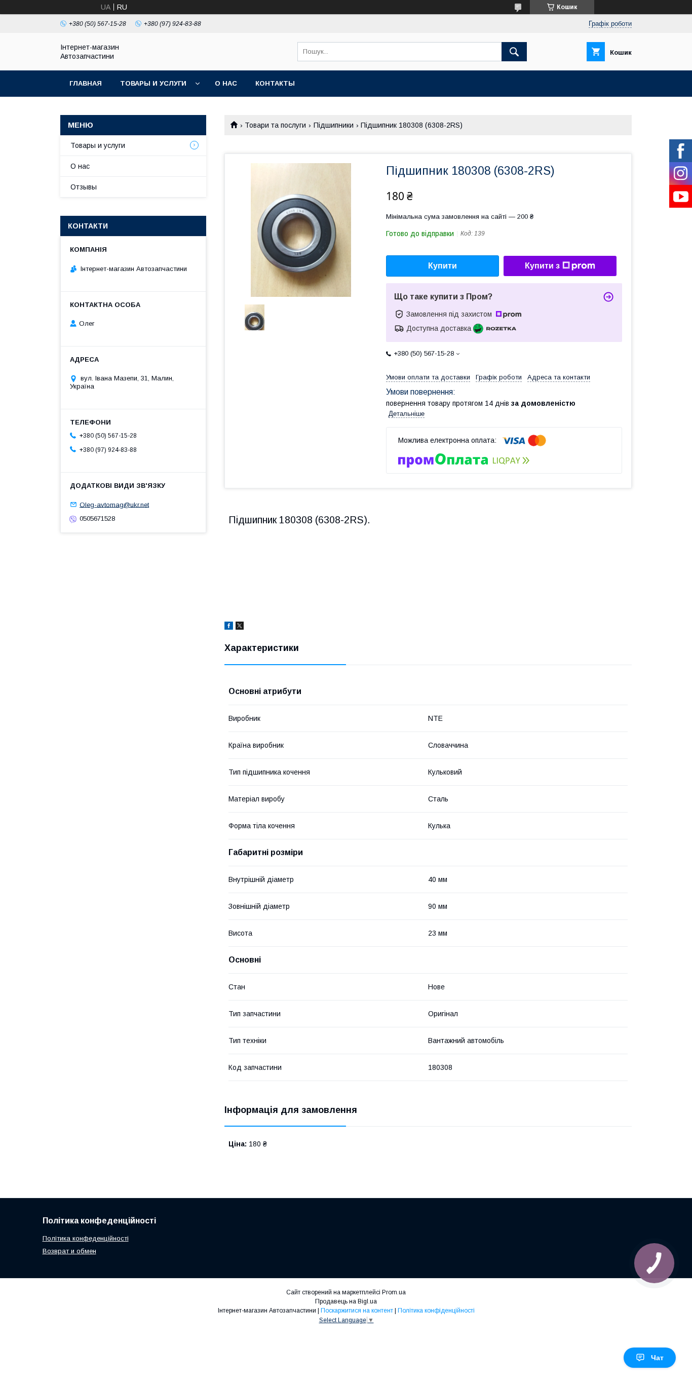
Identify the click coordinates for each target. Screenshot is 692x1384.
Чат (657, 1358)
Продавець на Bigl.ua (346, 1301)
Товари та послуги (275, 125)
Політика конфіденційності (436, 1310)
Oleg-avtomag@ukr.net (114, 504)
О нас (226, 83)
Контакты (275, 83)
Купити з (542, 265)
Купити (442, 265)
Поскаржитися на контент (357, 1310)
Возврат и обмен (69, 1251)
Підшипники (334, 125)
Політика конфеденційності (86, 1238)
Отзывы (83, 187)
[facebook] (228, 627)
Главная (85, 83)
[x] (240, 627)
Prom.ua (394, 1292)
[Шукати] (514, 51)
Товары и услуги (153, 83)
